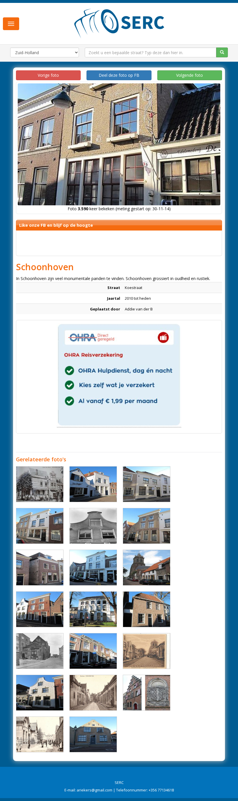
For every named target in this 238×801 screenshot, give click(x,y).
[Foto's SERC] (119, 22)
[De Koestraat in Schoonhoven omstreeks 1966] (40, 651)
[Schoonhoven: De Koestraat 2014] (146, 568)
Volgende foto (189, 75)
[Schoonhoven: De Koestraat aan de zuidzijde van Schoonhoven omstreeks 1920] (93, 693)
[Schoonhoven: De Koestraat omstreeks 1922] (146, 651)
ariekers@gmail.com (94, 790)
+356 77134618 (161, 790)
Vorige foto (48, 75)
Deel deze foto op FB (119, 75)
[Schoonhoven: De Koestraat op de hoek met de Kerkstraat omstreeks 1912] (40, 484)
